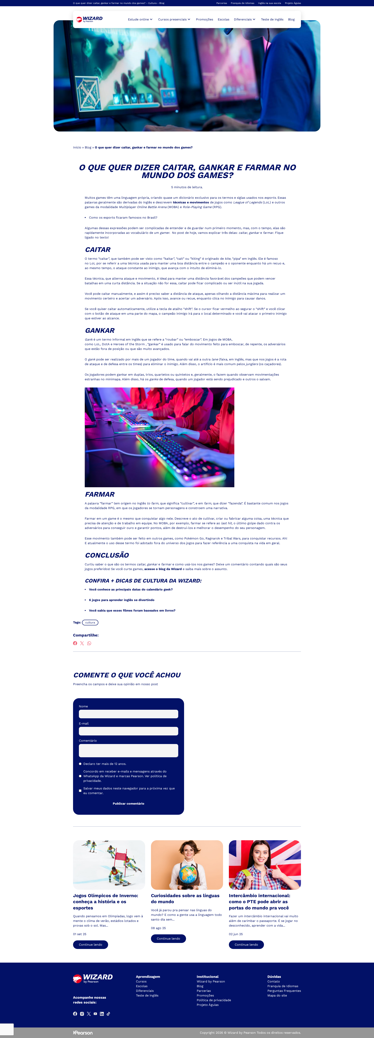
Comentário (88, 740)
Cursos (141, 981)
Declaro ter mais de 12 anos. (104, 764)
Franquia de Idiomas (242, 3)
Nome (83, 706)
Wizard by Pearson (211, 981)
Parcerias (221, 3)
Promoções (204, 19)
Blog (291, 19)
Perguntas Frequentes (284, 991)
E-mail (84, 723)
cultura (90, 622)
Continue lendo (90, 944)
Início (77, 147)
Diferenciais (145, 991)
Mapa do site (277, 995)
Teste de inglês (272, 19)
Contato (273, 981)
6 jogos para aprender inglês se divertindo (121, 600)
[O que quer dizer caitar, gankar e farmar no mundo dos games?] (89, 20)
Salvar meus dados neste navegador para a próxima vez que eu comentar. (129, 790)
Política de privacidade (214, 1000)
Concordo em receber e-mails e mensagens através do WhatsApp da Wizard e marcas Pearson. (125, 776)
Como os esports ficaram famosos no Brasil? (123, 217)
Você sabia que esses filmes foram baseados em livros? (132, 610)
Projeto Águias (293, 3)
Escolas (223, 19)
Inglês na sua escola (269, 3)
